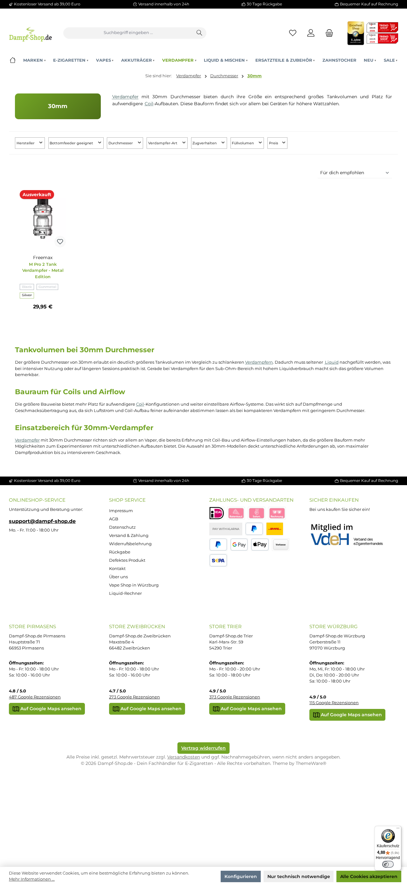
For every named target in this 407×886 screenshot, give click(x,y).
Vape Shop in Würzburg (134, 585)
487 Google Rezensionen (35, 697)
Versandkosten (183, 756)
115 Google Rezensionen (334, 702)
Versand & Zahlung (128, 535)
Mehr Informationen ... (32, 879)
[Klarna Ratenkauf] (236, 513)
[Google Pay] (239, 544)
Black (28, 287)
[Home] (12, 60)
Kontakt (117, 568)
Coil (149, 103)
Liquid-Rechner (125, 593)
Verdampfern (259, 362)
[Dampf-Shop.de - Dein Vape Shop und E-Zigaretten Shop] (30, 33)
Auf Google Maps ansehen (50, 708)
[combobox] (128, 33)
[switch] (388, 864)
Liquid (332, 362)
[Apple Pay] (260, 544)
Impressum (121, 510)
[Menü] (397, 829)
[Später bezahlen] (218, 544)
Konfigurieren (240, 876)
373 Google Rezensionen (234, 697)
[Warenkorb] (327, 33)
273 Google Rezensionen (134, 697)
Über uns (118, 576)
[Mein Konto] (311, 33)
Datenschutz (122, 527)
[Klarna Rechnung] (277, 513)
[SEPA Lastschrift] (218, 560)
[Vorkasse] (281, 544)
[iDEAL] (216, 513)
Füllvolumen (243, 143)
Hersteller (26, 143)
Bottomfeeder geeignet (72, 143)
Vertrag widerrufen (203, 748)
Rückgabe (119, 552)
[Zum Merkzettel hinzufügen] (60, 241)
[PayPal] (254, 528)
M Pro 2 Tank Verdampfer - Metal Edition (43, 270)
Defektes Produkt (127, 560)
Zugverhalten (204, 143)
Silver (28, 296)
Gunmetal (48, 287)
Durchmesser (121, 143)
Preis (274, 143)
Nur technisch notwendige (298, 876)
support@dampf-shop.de (42, 521)
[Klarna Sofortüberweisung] (257, 513)
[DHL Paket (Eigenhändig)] (274, 528)
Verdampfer (125, 97)
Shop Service (127, 500)
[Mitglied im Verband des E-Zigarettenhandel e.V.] (350, 535)
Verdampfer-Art (163, 143)
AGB (113, 519)
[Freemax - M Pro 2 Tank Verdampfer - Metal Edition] (43, 218)
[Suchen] (199, 33)
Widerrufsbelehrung (130, 543)
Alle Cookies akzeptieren (368, 876)
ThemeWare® (311, 763)
